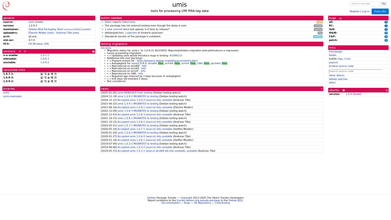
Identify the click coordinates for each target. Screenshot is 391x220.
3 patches (131, 32)
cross (347, 58)
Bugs (187, 202)
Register (355, 11)
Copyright (186, 197)
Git (30, 43)
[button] (102, 21)
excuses (106, 47)
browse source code (341, 66)
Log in (365, 11)
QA (46, 43)
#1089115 (176, 55)
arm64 (169, 63)
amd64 (152, 63)
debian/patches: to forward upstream (213, 33)
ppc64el (215, 63)
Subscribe (380, 11)
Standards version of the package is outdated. (213, 36)
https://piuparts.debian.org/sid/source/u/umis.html (167, 60)
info (144, 65)
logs (340, 58)
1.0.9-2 (44, 62)
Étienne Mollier (38, 32)
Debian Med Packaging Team (46, 29)
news (105, 88)
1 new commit (113, 29)
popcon (333, 62)
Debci (108, 21)
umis (31, 21)
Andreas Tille (64, 32)
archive (68, 29)
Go (383, 3)
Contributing (222, 202)
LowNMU (85, 29)
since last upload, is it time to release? (213, 29)
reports (213, 22)
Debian (151, 197)
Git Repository (202, 202)
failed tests (128, 21)
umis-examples (12, 96)
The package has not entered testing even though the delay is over (213, 25)
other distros (336, 75)
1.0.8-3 (44, 58)
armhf (185, 63)
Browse (38, 43)
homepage (335, 51)
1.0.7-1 (44, 55)
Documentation (170, 202)
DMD (77, 29)
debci (332, 82)
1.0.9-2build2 (354, 94)
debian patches (338, 79)
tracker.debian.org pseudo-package (198, 200)
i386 (199, 63)
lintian (332, 55)
